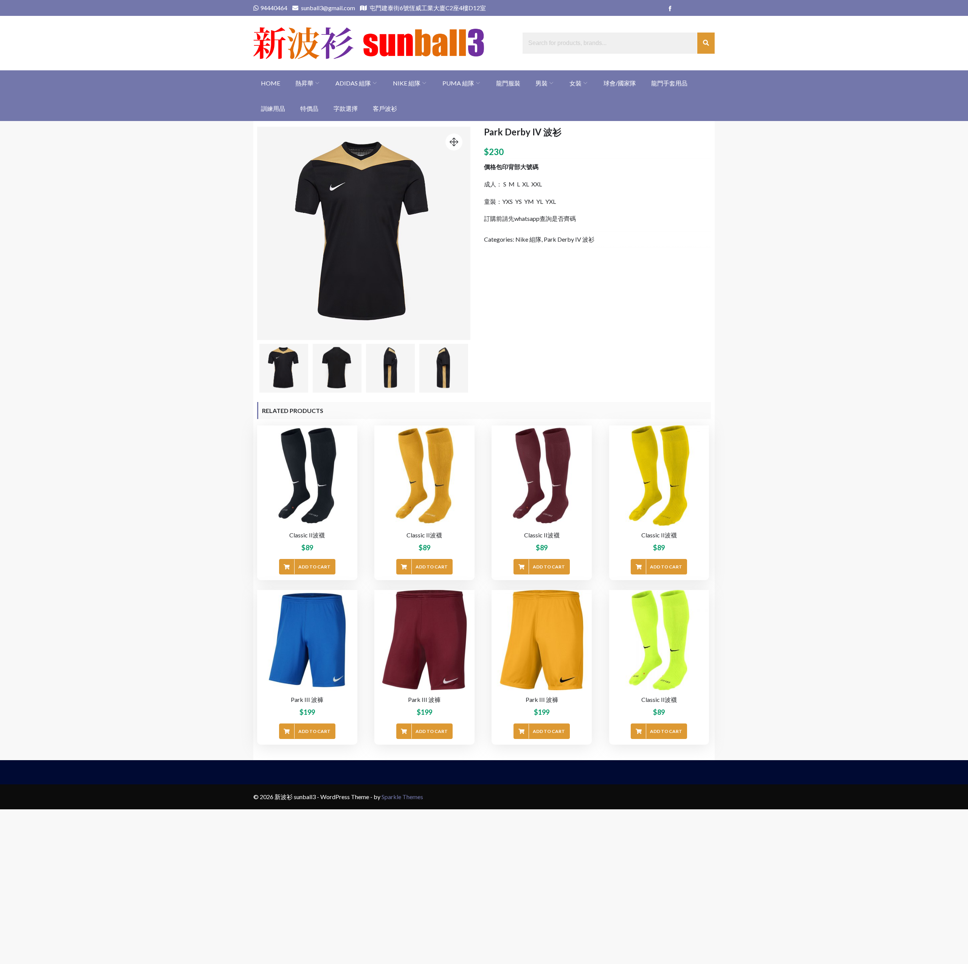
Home (270, 83)
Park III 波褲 (307, 699)
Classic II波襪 (307, 535)
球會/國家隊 (619, 83)
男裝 (541, 83)
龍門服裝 (508, 83)
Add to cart (314, 567)
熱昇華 (304, 83)
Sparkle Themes (402, 796)
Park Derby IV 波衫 (569, 239)
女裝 (575, 83)
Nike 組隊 (406, 83)
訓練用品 (273, 108)
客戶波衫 (385, 108)
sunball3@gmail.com (327, 7)
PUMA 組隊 (458, 83)
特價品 (309, 108)
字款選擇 (346, 108)
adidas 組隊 (353, 83)
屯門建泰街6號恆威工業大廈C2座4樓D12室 (427, 7)
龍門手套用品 (669, 83)
